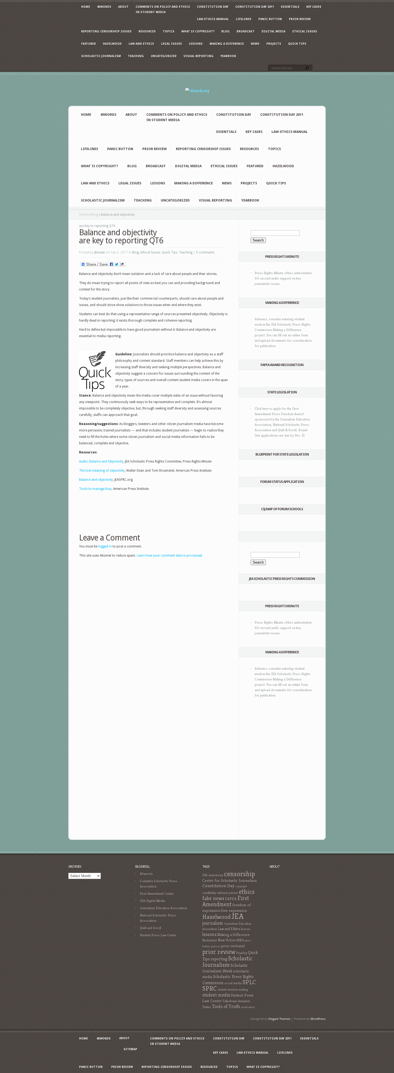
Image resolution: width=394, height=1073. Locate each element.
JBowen (99, 252)
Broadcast (246, 31)
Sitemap (130, 1049)
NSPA (240, 940)
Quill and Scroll (150, 928)
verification (248, 1007)
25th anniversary (212, 875)
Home (85, 7)
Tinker (206, 1007)
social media (233, 983)
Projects (273, 44)
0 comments (205, 252)
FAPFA (231, 898)
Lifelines (243, 19)
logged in (105, 546)
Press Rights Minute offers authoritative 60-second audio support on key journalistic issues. (283, 278)
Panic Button (270, 19)
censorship (239, 873)
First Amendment (225, 901)
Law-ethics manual (213, 19)
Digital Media (273, 31)
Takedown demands (236, 1001)
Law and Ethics (141, 44)
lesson (245, 929)
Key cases (313, 7)
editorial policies (227, 893)
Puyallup (241, 953)
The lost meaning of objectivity (102, 470)
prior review (219, 952)
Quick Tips (297, 44)
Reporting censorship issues (106, 31)
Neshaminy (209, 940)
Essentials (290, 7)
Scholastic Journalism (101, 56)
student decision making (233, 990)
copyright (241, 886)
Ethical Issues (304, 31)
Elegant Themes (280, 1019)
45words (104, 7)
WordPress (318, 1019)
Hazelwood (112, 44)
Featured (88, 44)
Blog (225, 31)
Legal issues (171, 44)
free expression (234, 910)
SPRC (209, 989)
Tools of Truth (226, 1006)
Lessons (196, 44)
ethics (247, 892)
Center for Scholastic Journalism (229, 880)
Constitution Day (212, 7)
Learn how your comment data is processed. (170, 555)
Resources (147, 31)
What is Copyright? (197, 31)
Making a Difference (227, 44)
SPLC (249, 982)
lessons (209, 934)
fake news (213, 898)
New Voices (227, 940)
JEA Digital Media (152, 901)
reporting (219, 959)
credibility (209, 893)
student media (216, 995)
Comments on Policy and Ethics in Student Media (163, 9)
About (123, 7)
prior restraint (233, 946)
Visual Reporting (199, 56)
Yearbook (228, 56)
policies (216, 946)
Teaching (136, 56)
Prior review (300, 19)
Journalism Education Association (163, 908)
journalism (212, 923)
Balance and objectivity (96, 480)
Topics (168, 31)
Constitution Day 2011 (254, 7)
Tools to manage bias (95, 489)
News (255, 44)
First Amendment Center (157, 893)
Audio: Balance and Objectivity (101, 461)
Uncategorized (164, 56)
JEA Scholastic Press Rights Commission (282, 579)
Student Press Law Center (158, 935)
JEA (238, 916)
